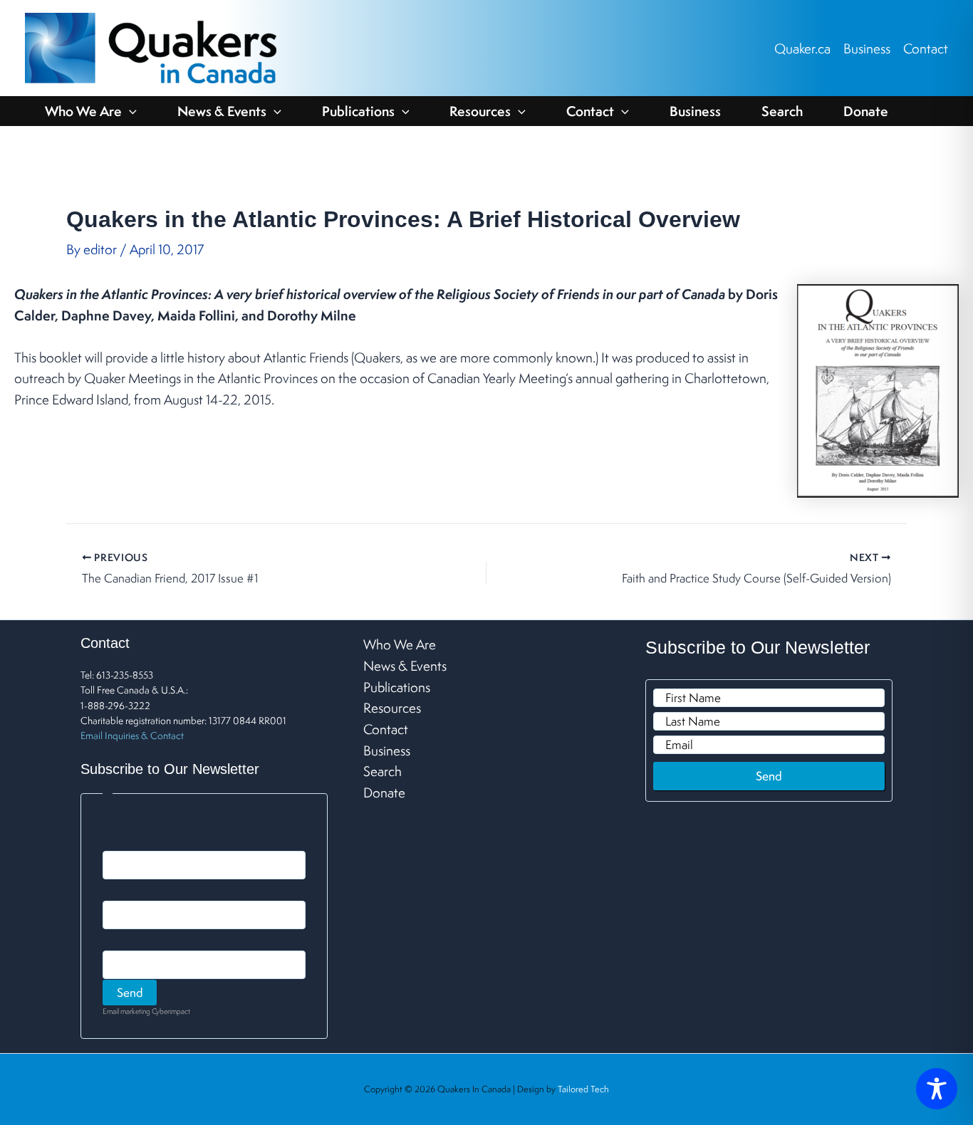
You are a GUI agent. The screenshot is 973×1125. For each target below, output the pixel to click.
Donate (865, 111)
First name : (128, 841)
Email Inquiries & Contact (132, 735)
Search (782, 111)
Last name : (127, 891)
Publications (358, 111)
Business (866, 48)
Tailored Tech (583, 1089)
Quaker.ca (802, 48)
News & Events (221, 111)
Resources (480, 111)
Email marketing (126, 1011)
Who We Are (83, 111)
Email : (117, 940)
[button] (129, 111)
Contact (925, 48)
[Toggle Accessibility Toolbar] (937, 1089)
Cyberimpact (171, 1011)
